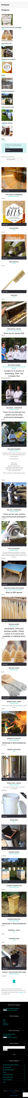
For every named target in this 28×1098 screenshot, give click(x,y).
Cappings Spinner (14, 852)
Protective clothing (14, 409)
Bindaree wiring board (14, 749)
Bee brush (14, 295)
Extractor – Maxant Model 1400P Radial (14, 972)
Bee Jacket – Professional (14, 407)
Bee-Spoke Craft (14, 625)
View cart (8, 150)
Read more (5, 584)
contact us (20, 992)
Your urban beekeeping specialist (11, 1008)
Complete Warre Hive (14, 919)
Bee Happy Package (14, 365)
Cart (4, 1021)
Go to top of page (13, 1095)
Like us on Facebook (12, 1010)
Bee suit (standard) (14, 548)
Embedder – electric (14, 930)
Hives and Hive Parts (14, 740)
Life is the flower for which (9, 1034)
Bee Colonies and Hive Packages (14, 330)
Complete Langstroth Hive (14, 885)
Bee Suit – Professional (14, 509)
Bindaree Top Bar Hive (14, 738)
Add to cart (5, 224)
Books (14, 229)
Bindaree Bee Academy (14, 196)
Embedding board (14, 938)
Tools (14, 297)
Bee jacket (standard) (14, 449)
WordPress (14, 1092)
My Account (5, 1024)
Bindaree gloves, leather (14, 701)
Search (5, 1049)
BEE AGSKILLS (14, 261)
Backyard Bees (14, 228)
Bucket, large (14, 820)
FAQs (4, 1019)
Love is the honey (7, 1035)
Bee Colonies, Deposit (14, 329)
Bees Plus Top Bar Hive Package (14, 588)
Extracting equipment (14, 784)
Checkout (5, 1022)
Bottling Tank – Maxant (14, 783)
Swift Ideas (20, 1090)
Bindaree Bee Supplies (10, 1090)
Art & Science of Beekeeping (14, 194)
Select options (6, 190)
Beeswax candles (14, 624)
